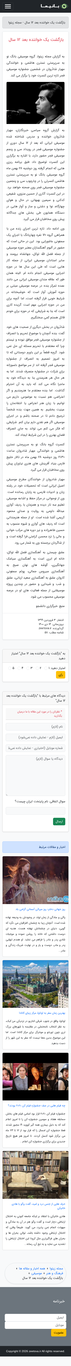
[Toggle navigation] (7, 6)
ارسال (59, 821)
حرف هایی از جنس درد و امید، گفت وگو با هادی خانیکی (38, 1206)
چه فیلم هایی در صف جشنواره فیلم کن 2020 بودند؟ (36, 1106)
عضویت (59, 1332)
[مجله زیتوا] (54, 6)
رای (61, 674)
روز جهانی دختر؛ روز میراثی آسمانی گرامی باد (40, 909)
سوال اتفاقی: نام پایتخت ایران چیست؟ (40, 801)
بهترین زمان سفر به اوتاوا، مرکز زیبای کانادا (42, 1013)
